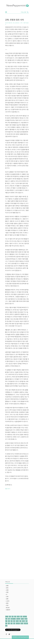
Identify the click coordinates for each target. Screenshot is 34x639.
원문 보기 (7, 488)
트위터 (21, 623)
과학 (21, 22)
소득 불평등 (13, 619)
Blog (7, 607)
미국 (21, 616)
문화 (7, 598)
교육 (10, 616)
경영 (7, 592)
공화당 (6, 616)
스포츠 (7, 601)
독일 (15, 616)
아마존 (25, 619)
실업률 (22, 619)
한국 (7, 588)
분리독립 (25, 616)
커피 (14, 623)
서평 (6, 619)
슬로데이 (18, 619)
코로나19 (18, 623)
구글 (12, 616)
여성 (11, 621)
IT (6, 594)
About (8, 609)
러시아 (18, 616)
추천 (7, 605)
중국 (11, 623)
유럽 (20, 621)
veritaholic (17, 22)
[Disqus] (17, 513)
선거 (9, 619)
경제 (7, 590)
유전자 (23, 621)
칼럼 (7, 603)
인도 (26, 621)
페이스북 (26, 623)
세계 (7, 585)
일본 (6, 623)
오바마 (17, 621)
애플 (6, 621)
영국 (14, 621)
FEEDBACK (15, 637)
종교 (9, 623)
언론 (9, 621)
